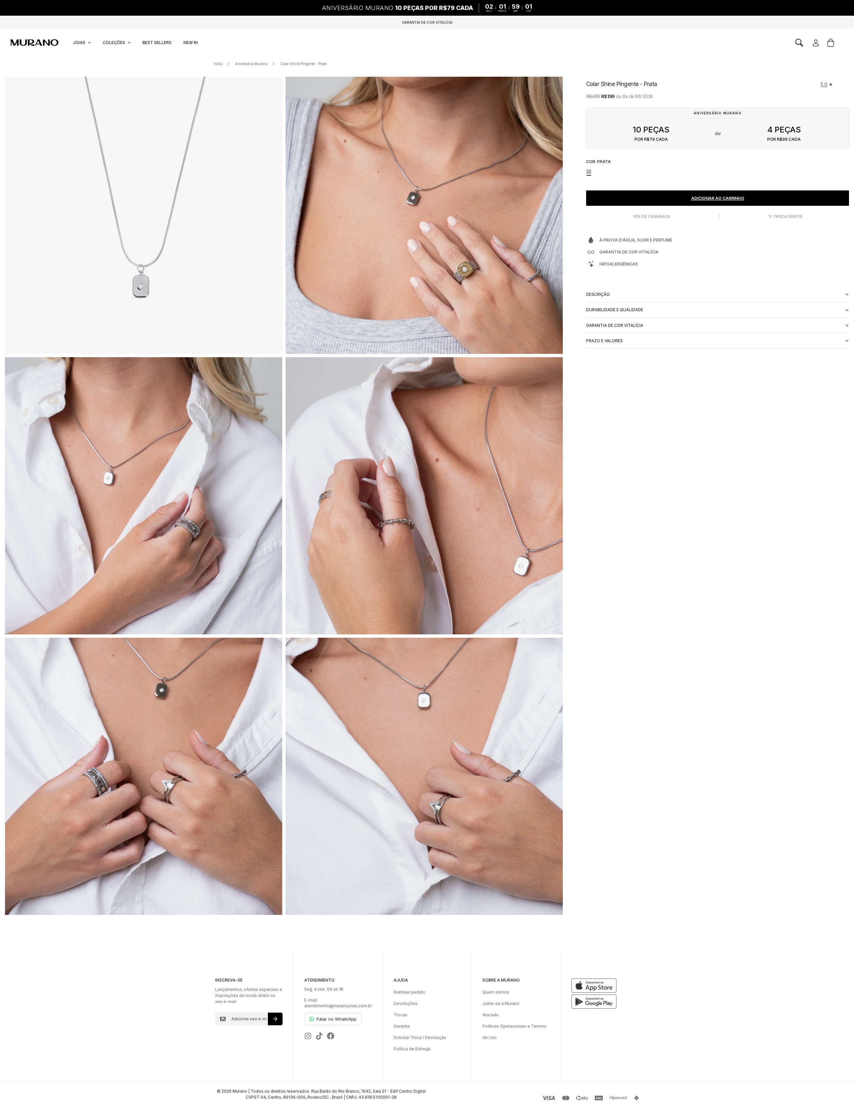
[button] (799, 42)
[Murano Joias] (34, 42)
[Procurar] (799, 42)
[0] (831, 42)
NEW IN (190, 42)
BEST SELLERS (156, 42)
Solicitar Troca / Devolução (420, 1037)
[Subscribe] (275, 1019)
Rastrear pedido (409, 992)
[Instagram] (308, 1036)
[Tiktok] (319, 1036)
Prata (588, 171)
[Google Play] (605, 1002)
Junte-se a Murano (500, 1003)
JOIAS (79, 42)
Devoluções (406, 1003)
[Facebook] (330, 1036)
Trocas (400, 1014)
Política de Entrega (412, 1048)
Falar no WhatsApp (337, 1019)
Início (218, 64)
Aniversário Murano (251, 64)
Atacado (490, 1014)
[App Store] (605, 986)
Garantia (402, 1026)
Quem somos (495, 992)
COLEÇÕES (114, 42)
